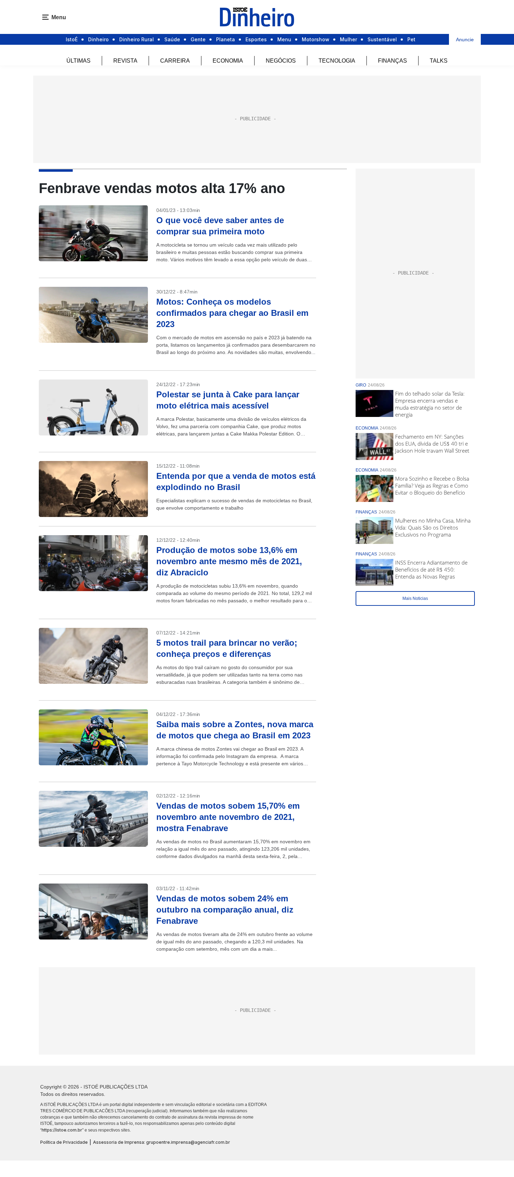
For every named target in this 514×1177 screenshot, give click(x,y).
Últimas (78, 61)
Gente (198, 39)
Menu (284, 39)
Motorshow (315, 39)
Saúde (172, 39)
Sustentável (382, 39)
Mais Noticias (415, 598)
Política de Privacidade (64, 1142)
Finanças (392, 61)
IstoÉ (72, 39)
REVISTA (125, 61)
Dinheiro (98, 39)
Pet (411, 39)
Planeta (225, 39)
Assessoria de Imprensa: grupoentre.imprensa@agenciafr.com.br (161, 1142)
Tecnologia (337, 61)
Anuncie (465, 39)
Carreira (175, 61)
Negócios (281, 61)
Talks (439, 61)
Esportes (256, 39)
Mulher (348, 39)
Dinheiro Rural (136, 39)
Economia (228, 61)
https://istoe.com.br (62, 1130)
